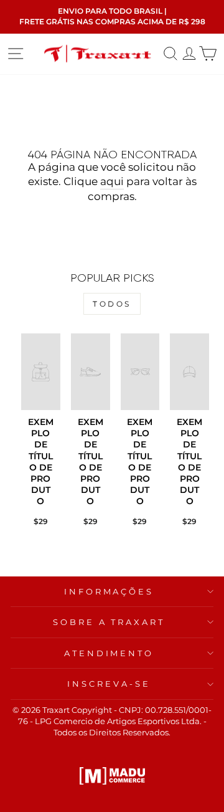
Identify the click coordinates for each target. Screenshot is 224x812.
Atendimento (109, 653)
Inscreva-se (109, 684)
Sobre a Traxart (109, 622)
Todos (112, 303)
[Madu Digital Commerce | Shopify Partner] (112, 776)
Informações (109, 591)
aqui (112, 181)
